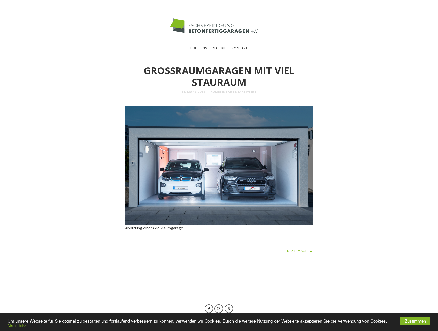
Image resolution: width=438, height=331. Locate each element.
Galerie (219, 48)
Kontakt (240, 48)
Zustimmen (415, 321)
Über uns (198, 48)
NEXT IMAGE (300, 250)
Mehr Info (17, 325)
